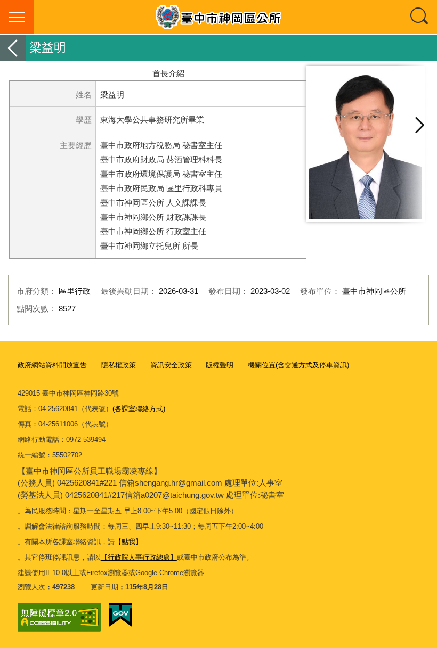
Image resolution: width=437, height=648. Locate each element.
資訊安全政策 (171, 365)
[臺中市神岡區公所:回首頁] (218, 17)
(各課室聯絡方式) (138, 409)
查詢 (420, 17)
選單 (17, 17)
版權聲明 (219, 365)
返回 (13, 48)
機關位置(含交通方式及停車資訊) (298, 365)
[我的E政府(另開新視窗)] (120, 615)
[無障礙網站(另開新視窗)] (59, 617)
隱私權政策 (118, 365)
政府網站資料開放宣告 (52, 365)
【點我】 (128, 542)
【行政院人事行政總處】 (139, 557)
